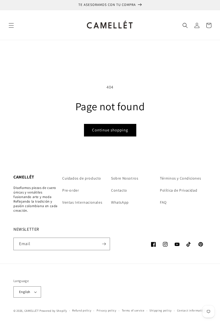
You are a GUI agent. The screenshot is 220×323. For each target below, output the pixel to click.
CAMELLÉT (31, 311)
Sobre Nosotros (124, 178)
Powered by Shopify (53, 311)
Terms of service (133, 310)
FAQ (163, 202)
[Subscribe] (104, 244)
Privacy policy (106, 310)
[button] (11, 25)
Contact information (191, 310)
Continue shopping (110, 129)
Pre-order (70, 190)
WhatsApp (120, 202)
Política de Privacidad (178, 190)
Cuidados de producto (81, 178)
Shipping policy (160, 310)
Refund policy (81, 310)
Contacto (119, 190)
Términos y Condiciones (180, 178)
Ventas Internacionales (82, 202)
